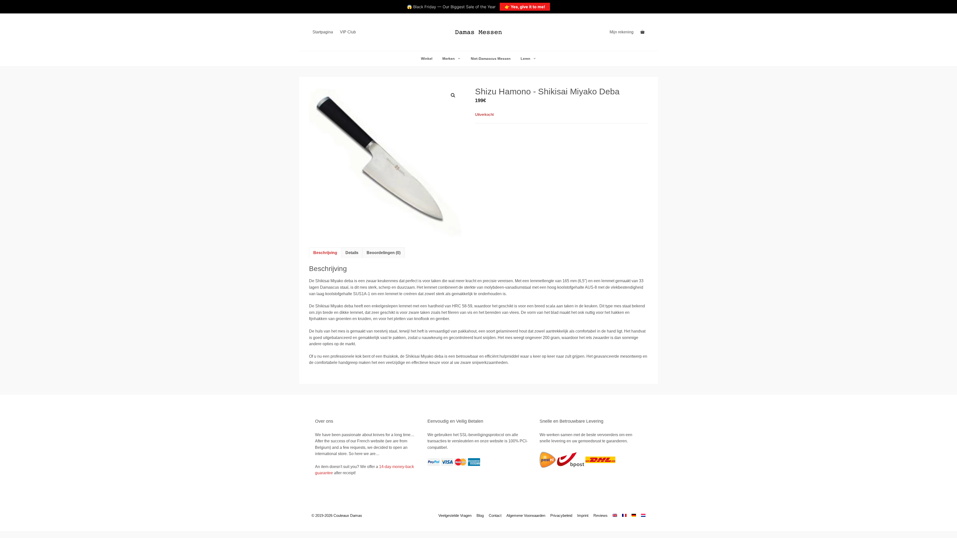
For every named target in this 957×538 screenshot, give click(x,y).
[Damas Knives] (478, 32)
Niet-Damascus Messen (491, 59)
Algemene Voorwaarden (525, 515)
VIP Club (348, 32)
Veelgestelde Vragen (455, 515)
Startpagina (323, 32)
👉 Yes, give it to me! (525, 6)
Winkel (426, 59)
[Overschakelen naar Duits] (634, 515)
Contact (495, 515)
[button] (453, 95)
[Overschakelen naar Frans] (624, 515)
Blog (480, 515)
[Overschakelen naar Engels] (615, 515)
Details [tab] (351, 253)
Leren (525, 59)
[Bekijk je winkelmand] (642, 32)
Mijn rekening (622, 32)
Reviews (600, 515)
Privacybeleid (561, 515)
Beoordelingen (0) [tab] (383, 253)
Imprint (582, 515)
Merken (448, 59)
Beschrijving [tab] (325, 253)
